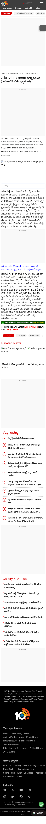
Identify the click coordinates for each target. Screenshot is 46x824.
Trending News (20, 765)
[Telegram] (30, 796)
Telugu (3, 73)
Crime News (8, 776)
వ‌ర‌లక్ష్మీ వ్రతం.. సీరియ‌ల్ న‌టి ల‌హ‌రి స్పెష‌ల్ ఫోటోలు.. (20, 624)
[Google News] (13, 796)
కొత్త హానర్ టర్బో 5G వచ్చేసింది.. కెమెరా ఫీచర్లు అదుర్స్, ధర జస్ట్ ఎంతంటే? (25, 464)
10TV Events (9, 752)
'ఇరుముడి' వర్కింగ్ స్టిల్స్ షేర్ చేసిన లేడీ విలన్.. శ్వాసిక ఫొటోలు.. (21, 633)
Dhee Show (34, 336)
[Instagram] (30, 789)
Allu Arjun (21, 336)
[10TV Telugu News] (4, 3)
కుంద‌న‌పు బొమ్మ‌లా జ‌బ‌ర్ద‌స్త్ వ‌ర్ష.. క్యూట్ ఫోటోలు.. (22, 474)
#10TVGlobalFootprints (24, 13)
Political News (36, 748)
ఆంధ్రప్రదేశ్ (28, 8)
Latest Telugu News (20, 733)
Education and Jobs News (15, 748)
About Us (7, 802)
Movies (10, 73)
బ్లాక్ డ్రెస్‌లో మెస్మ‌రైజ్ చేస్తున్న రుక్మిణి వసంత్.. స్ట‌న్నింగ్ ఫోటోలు (24, 492)
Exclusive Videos (25, 773)
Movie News (32, 737)
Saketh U (14, 151)
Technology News (11, 744)
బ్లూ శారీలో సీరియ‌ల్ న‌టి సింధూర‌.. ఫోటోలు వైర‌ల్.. (24, 501)
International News (26, 769)
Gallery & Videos (15, 578)
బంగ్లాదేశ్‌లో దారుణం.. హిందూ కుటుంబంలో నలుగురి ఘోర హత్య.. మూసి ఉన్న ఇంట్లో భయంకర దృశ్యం (24, 510)
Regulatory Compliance (23, 802)
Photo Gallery (9, 769)
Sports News (9, 773)
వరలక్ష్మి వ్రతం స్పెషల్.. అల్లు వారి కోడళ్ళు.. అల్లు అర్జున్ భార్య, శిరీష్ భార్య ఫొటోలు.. (21, 642)
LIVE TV (28, 3)
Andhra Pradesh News (13, 737)
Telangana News (37, 765)
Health (20, 776)
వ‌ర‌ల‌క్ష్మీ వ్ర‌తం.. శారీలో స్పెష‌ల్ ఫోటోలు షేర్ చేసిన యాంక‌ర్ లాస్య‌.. (24, 446)
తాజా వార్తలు (7, 8)
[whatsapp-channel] (23, 322)
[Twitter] (13, 789)
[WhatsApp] (22, 796)
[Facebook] (5, 789)
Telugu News (11, 329)
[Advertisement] (23, 43)
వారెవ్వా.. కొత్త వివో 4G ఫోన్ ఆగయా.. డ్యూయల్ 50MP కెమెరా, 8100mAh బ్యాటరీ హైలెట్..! (25, 483)
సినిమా (38, 8)
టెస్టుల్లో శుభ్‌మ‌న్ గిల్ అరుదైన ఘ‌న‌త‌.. (21, 438)
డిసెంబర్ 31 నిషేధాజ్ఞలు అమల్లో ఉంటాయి (13, 365)
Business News (26, 741)
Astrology (40, 773)
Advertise (21, 805)
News (5, 733)
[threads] (5, 796)
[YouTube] (22, 789)
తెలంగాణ (18, 8)
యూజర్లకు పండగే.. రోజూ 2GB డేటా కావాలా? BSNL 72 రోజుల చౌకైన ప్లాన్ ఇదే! (25, 519)
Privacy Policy (9, 805)
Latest (27, 327)
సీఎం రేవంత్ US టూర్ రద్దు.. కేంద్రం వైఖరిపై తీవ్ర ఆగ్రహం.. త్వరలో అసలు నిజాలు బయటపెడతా (24, 456)
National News (10, 741)
